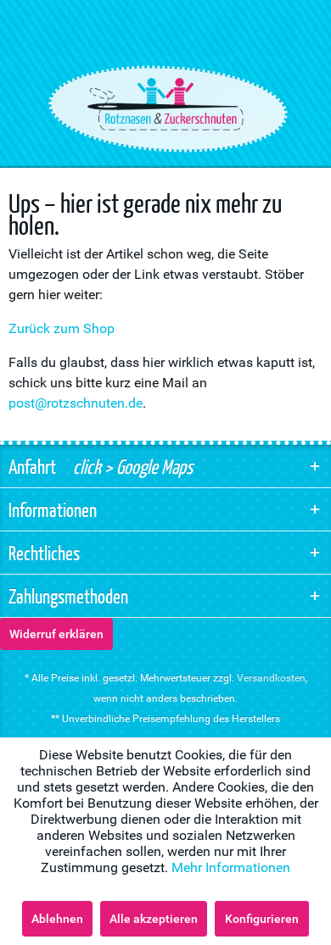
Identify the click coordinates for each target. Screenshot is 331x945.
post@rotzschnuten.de (75, 403)
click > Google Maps (131, 466)
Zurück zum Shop (61, 328)
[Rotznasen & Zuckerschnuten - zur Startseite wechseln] (165, 104)
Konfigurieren (262, 919)
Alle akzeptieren (153, 919)
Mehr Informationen (230, 867)
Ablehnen (57, 919)
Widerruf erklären (56, 634)
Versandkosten (271, 678)
